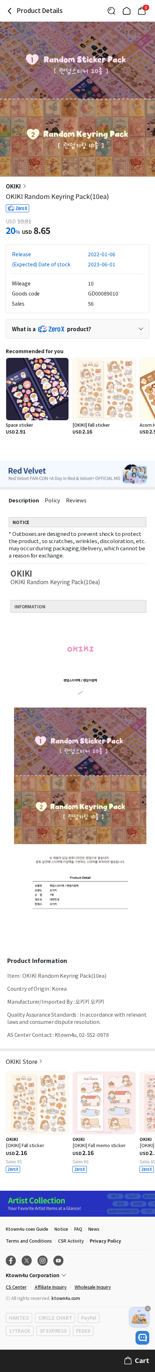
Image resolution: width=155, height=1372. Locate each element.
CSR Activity (71, 1241)
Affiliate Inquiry (51, 1287)
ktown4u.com (66, 1298)
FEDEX (83, 1330)
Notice (61, 1229)
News (93, 1229)
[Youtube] (58, 1261)
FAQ (78, 1229)
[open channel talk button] (142, 1338)
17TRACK (19, 1330)
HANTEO (19, 1317)
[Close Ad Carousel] (148, 1308)
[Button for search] (111, 11)
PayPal (88, 1317)
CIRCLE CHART (55, 1317)
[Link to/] (126, 11)
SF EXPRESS (53, 1330)
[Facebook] (11, 1261)
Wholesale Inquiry (93, 1287)
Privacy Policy (105, 1241)
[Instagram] (42, 1261)
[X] (27, 1261)
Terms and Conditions (29, 1241)
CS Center (16, 1287)
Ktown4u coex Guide (27, 1229)
